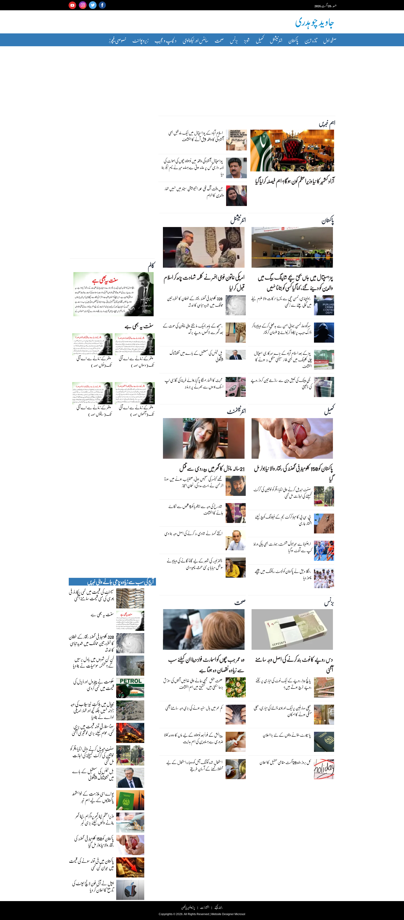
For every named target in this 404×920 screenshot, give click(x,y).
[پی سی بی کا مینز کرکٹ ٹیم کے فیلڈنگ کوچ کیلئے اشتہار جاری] (324, 524)
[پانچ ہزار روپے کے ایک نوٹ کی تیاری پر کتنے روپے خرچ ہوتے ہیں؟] (324, 688)
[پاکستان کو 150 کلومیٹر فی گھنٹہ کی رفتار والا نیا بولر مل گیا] (292, 439)
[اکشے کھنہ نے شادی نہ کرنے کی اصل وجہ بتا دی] (236, 541)
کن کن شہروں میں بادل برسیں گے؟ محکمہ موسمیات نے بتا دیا (93, 662)
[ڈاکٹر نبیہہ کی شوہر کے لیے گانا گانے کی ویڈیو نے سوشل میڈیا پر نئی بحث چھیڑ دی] (236, 568)
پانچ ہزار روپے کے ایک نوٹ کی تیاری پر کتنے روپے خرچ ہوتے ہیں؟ (284, 684)
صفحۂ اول (329, 40)
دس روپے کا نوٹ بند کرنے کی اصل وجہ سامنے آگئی (294, 664)
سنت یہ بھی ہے (139, 325)
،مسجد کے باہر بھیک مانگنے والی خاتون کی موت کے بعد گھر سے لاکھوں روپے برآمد (193, 329)
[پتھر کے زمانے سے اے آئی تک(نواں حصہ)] (92, 345)
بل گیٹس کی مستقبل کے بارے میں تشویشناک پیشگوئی (196, 356)
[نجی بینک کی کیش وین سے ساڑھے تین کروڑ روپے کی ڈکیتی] (324, 388)
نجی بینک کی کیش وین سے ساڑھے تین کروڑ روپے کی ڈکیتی (281, 383)
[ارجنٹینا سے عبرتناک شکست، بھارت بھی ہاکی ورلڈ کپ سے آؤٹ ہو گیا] (324, 551)
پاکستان (293, 40)
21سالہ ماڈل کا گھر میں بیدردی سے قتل (212, 468)
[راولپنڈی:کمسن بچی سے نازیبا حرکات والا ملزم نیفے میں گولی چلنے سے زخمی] (324, 306)
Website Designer (222, 914)
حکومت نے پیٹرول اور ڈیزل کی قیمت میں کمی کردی (93, 684)
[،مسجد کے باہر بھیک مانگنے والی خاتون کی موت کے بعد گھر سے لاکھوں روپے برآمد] (236, 333)
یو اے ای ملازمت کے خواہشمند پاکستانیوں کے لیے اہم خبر (93, 796)
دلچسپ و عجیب (166, 40)
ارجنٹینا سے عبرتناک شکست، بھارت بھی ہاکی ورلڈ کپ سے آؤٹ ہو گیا (282, 547)
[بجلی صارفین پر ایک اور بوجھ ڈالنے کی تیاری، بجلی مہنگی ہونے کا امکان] (324, 715)
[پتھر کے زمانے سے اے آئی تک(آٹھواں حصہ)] (135, 394)
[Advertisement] (202, 78)
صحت (219, 40)
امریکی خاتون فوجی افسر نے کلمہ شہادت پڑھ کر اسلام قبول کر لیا (204, 282)
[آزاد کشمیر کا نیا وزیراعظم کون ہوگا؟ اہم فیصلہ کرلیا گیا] (292, 151)
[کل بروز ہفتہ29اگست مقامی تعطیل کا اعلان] (324, 770)
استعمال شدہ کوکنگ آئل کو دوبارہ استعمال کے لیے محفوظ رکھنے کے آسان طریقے (194, 765)
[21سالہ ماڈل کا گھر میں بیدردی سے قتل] (203, 439)
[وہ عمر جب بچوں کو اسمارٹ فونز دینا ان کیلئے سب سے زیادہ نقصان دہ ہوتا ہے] (203, 630)
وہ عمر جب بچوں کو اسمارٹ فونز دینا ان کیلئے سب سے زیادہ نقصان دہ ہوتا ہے (206, 664)
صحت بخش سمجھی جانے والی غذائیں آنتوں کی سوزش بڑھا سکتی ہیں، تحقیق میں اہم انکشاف (193, 684)
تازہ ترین (310, 40)
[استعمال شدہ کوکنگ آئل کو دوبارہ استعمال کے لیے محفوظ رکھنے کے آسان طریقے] (236, 770)
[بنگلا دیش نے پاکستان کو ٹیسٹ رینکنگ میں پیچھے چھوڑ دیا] (324, 579)
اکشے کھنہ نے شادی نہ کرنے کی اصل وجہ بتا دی (193, 533)
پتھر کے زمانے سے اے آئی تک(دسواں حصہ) (136, 362)
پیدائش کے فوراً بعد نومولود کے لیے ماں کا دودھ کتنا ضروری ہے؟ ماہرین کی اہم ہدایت (193, 738)
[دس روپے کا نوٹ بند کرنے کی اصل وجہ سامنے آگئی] (292, 630)
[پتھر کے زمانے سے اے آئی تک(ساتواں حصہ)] (92, 394)
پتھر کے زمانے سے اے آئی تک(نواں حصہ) (93, 362)
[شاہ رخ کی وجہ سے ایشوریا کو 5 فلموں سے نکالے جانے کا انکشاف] (236, 514)
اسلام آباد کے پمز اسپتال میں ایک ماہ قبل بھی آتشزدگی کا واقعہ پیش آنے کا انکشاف (196, 136)
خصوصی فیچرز (117, 40)
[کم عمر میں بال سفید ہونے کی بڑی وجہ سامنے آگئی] (236, 715)
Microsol (239, 914)
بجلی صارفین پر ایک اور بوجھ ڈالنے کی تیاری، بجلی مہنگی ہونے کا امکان (283, 711)
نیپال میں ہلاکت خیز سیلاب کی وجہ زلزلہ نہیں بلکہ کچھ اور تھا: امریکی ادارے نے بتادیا (92, 710)
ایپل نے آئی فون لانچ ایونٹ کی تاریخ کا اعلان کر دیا (93, 886)
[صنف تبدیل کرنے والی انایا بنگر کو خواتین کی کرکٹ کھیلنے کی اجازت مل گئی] (324, 497)
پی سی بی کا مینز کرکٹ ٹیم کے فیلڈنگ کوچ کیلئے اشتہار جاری (283, 520)
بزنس (234, 40)
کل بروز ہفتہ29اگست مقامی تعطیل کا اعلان (285, 762)
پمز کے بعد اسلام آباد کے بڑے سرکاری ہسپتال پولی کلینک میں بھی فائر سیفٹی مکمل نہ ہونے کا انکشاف (283, 359)
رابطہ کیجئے (218, 907)
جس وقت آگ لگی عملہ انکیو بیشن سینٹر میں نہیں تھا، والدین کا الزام (194, 192)
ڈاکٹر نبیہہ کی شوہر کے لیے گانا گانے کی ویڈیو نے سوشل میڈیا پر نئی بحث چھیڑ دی (195, 564)
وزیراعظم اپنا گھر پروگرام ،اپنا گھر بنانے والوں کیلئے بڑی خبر (95, 819)
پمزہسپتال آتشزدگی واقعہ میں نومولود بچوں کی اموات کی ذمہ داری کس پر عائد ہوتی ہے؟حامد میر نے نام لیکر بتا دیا (193, 167)
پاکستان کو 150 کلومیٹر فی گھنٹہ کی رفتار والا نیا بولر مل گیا (293, 473)
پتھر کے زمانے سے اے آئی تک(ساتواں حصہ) (93, 411)
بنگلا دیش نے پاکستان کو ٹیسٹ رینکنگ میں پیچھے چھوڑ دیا (283, 574)
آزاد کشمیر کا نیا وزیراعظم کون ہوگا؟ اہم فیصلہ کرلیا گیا (294, 181)
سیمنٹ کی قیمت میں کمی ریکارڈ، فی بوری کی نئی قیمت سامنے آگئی (91, 595)
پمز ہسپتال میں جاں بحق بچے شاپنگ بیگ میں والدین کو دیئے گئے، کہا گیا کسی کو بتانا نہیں (295, 282)
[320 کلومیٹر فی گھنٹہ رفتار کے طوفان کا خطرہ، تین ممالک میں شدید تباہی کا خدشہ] (236, 306)
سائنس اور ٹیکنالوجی (196, 40)
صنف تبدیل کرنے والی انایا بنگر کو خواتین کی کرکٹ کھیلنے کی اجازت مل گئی (282, 493)
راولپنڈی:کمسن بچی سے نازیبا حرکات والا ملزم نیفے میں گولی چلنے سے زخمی (281, 302)
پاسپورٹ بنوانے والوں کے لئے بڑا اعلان (287, 735)
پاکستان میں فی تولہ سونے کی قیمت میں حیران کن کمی (91, 864)
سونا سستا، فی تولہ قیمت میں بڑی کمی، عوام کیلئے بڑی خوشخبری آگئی (93, 729)
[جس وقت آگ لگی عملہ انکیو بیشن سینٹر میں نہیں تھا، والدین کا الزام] (236, 196)
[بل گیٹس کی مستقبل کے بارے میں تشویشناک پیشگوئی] (236, 355)
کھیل (260, 40)
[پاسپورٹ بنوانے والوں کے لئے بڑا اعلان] (324, 742)
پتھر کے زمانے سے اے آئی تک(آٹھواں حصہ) (136, 411)
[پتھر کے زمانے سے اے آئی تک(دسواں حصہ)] (135, 345)
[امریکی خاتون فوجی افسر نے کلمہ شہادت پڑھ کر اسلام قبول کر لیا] (203, 248)
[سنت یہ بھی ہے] (113, 295)
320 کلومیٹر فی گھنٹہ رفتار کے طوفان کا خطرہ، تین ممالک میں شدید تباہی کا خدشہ (195, 302)
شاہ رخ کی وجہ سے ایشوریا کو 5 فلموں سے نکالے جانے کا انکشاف (195, 509)
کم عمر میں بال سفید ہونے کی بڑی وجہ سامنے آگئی (193, 708)
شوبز (247, 40)
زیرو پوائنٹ (140, 40)
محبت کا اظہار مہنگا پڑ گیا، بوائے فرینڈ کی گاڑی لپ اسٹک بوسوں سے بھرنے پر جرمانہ (194, 383)
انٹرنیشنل (276, 40)
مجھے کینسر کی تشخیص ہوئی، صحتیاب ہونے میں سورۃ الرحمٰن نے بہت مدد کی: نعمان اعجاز (193, 482)
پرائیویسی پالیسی (188, 907)
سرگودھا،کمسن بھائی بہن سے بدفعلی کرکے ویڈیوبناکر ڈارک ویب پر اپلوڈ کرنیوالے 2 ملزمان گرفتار (282, 329)
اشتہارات (204, 907)
